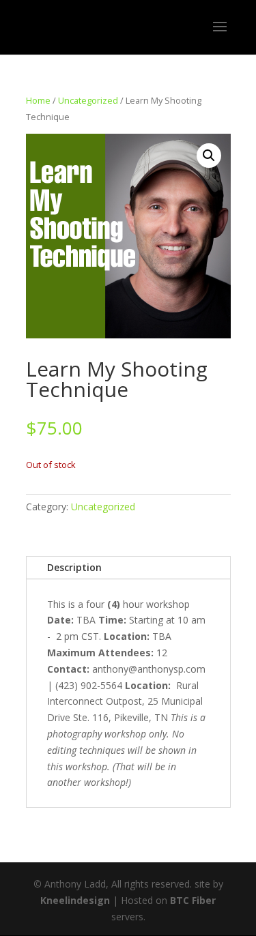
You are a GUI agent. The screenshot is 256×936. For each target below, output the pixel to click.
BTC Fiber (193, 900)
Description (74, 567)
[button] (209, 155)
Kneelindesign (75, 900)
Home (38, 100)
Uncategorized (88, 100)
